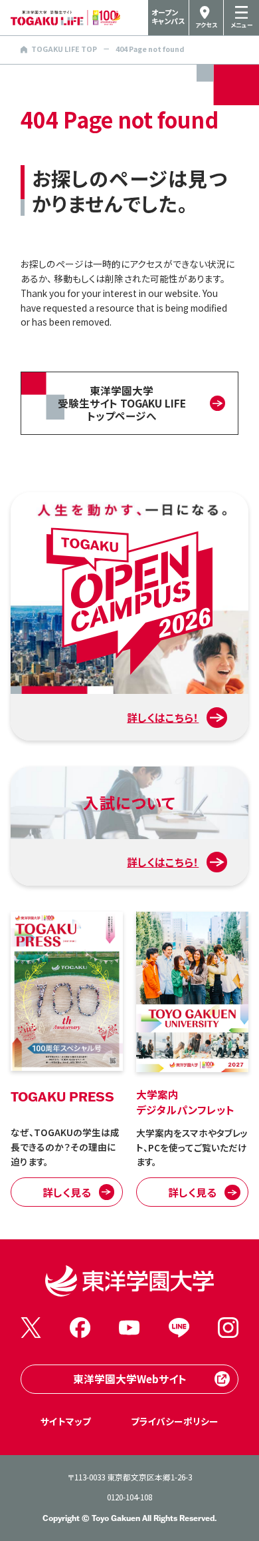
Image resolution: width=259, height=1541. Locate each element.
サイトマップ (66, 1421)
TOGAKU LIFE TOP (64, 49)
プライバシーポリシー (174, 1421)
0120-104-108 (129, 1496)
